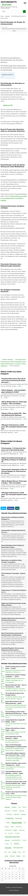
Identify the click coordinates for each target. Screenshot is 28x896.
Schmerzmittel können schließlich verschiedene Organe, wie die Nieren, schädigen (14, 198)
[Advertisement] (14, 44)
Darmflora (9, 814)
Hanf (8, 823)
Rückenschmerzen (9, 363)
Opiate (12, 361)
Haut (25, 822)
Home (2, 16)
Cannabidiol (14, 810)
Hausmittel (16, 822)
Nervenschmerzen (5, 361)
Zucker (23, 856)
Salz (11, 843)
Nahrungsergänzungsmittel (10, 837)
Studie (14, 852)
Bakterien (24, 807)
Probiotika (24, 840)
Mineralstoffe (10, 833)
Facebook (11, 508)
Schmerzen (18, 363)
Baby (19, 807)
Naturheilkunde (5, 840)
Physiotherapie (17, 361)
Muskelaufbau (17, 833)
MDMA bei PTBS (8, 105)
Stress (9, 852)
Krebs (15, 830)
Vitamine (12, 856)
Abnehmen (5, 807)
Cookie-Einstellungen (14, 890)
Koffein (12, 826)
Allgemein (7, 16)
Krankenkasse (19, 826)
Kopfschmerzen (22, 359)
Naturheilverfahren (16, 840)
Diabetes (23, 814)
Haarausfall (18, 818)
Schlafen (16, 844)
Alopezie (14, 807)
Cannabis (21, 810)
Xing (17, 508)
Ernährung (9, 818)
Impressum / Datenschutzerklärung (14, 887)
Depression (16, 814)
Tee (19, 852)
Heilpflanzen (5, 827)
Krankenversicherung (6, 830)
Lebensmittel (21, 830)
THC (24, 852)
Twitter (3, 508)
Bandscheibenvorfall (5, 810)
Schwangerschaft (18, 847)
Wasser (18, 856)
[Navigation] (25, 3)
